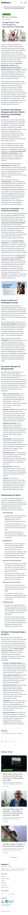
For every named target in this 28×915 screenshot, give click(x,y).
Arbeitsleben (6, 14)
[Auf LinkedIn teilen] (6, 741)
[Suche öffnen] (21, 2)
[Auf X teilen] (9, 741)
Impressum (3, 883)
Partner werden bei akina (15, 129)
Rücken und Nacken (14, 158)
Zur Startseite (13, 857)
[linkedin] (12, 894)
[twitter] (6, 894)
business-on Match (5, 878)
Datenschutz (4, 885)
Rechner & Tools (5, 887)
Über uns (3, 876)
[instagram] (9, 894)
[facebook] (2, 894)
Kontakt (3, 880)
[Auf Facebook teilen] (12, 741)
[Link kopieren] (16, 741)
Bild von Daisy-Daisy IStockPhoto (14, 733)
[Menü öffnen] (25, 2)
